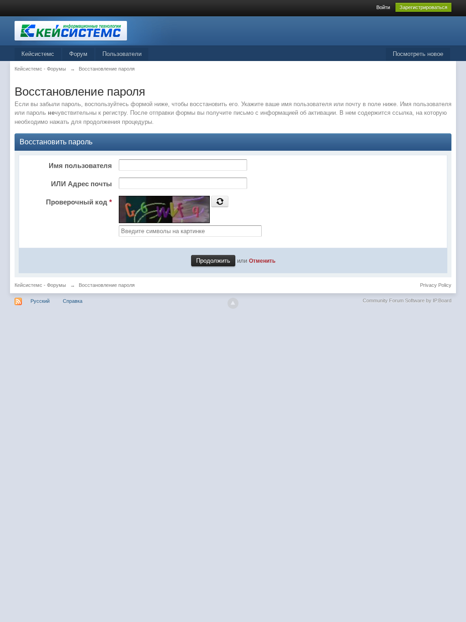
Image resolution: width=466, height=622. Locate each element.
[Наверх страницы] (233, 303)
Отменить (262, 261)
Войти (383, 7)
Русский (40, 301)
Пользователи (122, 54)
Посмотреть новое (418, 54)
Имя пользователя (80, 165)
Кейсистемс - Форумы (40, 285)
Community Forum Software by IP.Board (407, 300)
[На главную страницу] (96, 30)
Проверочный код (79, 202)
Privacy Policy (435, 285)
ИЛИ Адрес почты (81, 184)
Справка (72, 301)
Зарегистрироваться (423, 7)
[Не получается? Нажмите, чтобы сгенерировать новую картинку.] (219, 201)
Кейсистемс (37, 54)
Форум (78, 54)
